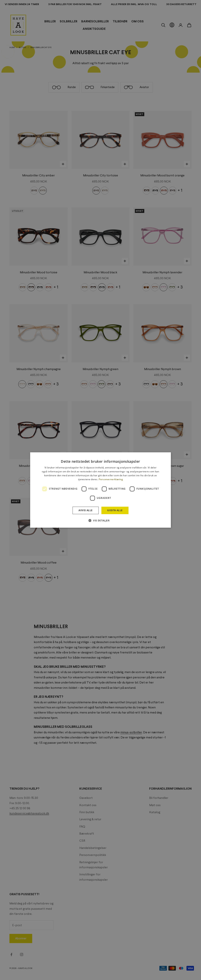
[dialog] (100, 490)
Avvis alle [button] (85, 510)
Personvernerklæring (111, 479)
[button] (100, 520)
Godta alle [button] (114, 510)
